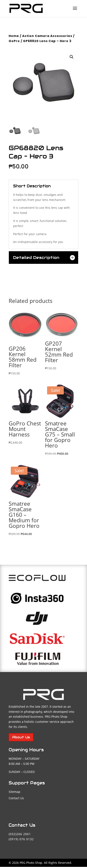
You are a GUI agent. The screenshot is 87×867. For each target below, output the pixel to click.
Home (14, 36)
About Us (21, 737)
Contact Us (16, 798)
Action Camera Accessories (47, 36)
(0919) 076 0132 (21, 839)
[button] (71, 57)
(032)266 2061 (20, 834)
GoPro (14, 41)
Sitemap (14, 792)
